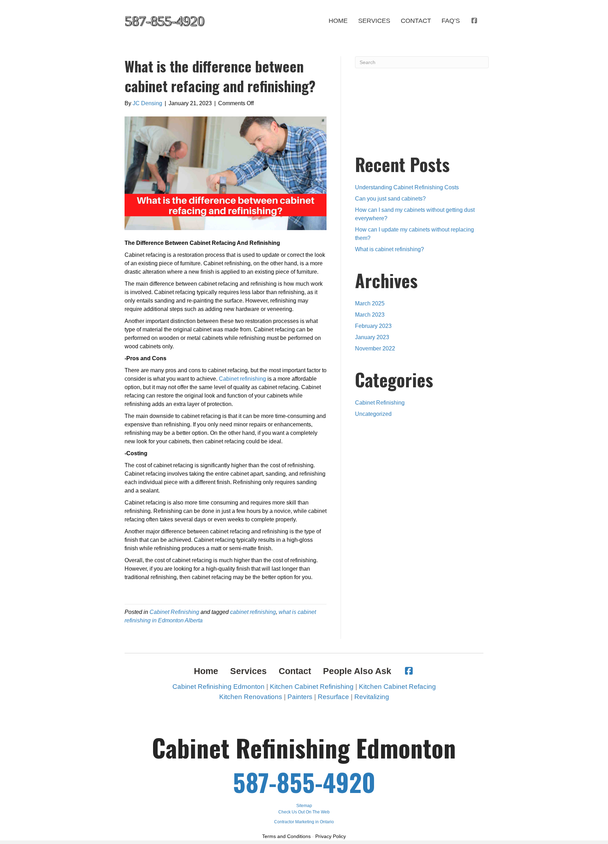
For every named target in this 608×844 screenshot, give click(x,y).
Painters (299, 696)
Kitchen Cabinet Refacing (397, 686)
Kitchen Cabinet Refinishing (312, 686)
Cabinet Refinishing (174, 612)
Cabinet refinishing (242, 379)
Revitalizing (371, 696)
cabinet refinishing (253, 612)
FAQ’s (451, 20)
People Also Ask (357, 671)
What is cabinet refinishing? (389, 249)
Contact (416, 20)
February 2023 (373, 326)
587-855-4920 (304, 781)
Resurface (333, 696)
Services (374, 20)
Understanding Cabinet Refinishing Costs (407, 187)
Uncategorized (373, 414)
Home (338, 20)
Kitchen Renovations (250, 696)
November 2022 (375, 348)
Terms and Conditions (286, 836)
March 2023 (370, 315)
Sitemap (304, 805)
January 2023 (372, 337)
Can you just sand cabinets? (390, 199)
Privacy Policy (330, 836)
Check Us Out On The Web (304, 812)
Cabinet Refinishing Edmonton (218, 686)
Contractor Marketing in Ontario (304, 821)
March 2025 (370, 303)
